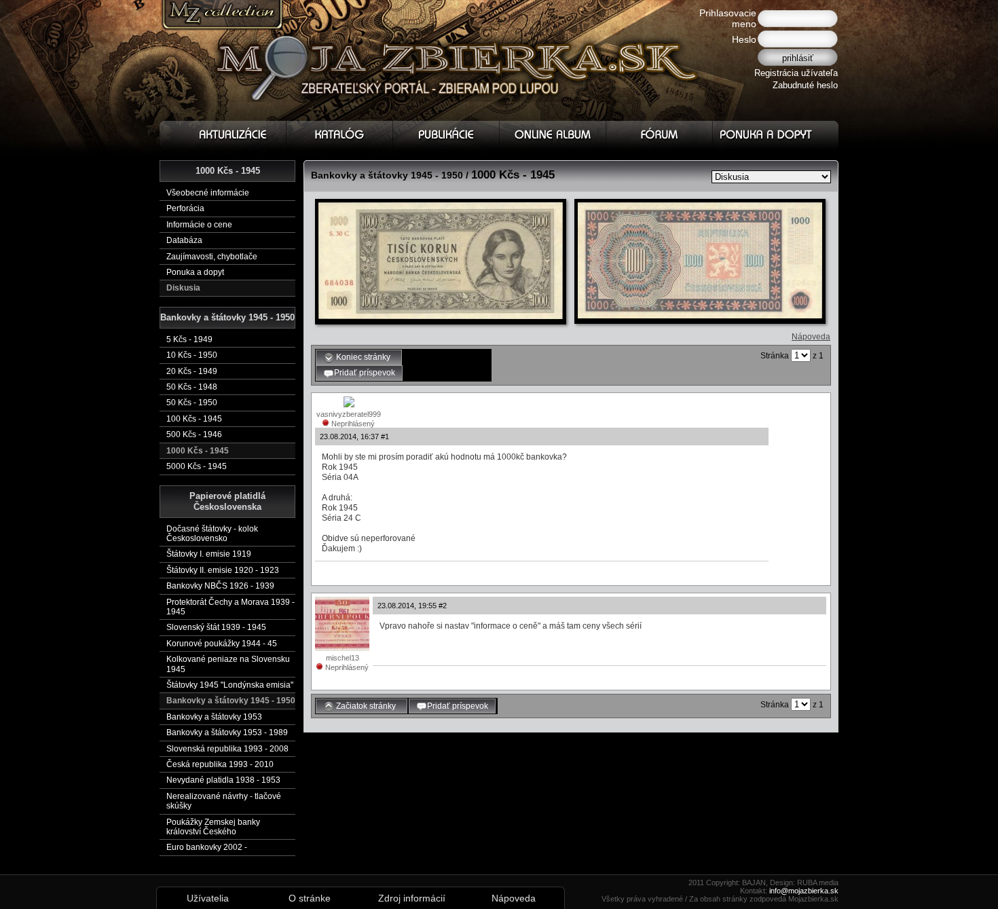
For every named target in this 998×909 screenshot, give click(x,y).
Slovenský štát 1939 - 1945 (216, 627)
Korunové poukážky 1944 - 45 (221, 643)
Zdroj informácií (411, 898)
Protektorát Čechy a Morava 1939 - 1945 (230, 606)
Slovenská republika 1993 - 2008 (227, 749)
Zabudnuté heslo (805, 85)
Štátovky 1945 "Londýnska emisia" (229, 685)
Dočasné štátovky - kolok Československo (212, 533)
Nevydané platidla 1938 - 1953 (223, 780)
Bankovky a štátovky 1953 (214, 717)
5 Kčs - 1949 (189, 339)
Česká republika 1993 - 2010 (220, 764)
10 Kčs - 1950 (191, 355)
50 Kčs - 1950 (191, 402)
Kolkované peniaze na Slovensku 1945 (228, 663)
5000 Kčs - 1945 (196, 466)
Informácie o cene (199, 224)
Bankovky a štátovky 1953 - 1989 (227, 732)
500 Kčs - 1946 (194, 434)
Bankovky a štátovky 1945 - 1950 (230, 700)
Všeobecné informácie (207, 193)
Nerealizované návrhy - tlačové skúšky (223, 801)
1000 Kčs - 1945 (197, 451)
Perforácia (185, 208)
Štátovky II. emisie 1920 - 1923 (222, 570)
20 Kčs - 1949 (191, 371)
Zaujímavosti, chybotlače (211, 256)
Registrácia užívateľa (796, 73)
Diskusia (183, 288)
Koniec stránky (364, 357)
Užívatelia (208, 898)
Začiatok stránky (367, 706)
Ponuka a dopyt (195, 272)
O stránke (310, 898)
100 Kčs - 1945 (194, 419)
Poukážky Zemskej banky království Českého (213, 826)
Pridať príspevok (364, 372)
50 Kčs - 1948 (191, 387)
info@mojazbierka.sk (803, 891)
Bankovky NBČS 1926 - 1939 (220, 586)
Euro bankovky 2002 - (206, 847)
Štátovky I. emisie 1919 (208, 554)
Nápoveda (811, 336)
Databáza (184, 240)
